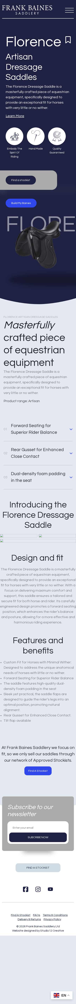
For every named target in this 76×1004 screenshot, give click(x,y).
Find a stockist (20, 180)
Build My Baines (21, 203)
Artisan (19, 57)
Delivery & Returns (29, 919)
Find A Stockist (38, 770)
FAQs (36, 915)
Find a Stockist (38, 867)
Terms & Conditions (55, 915)
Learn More (15, 116)
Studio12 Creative (52, 930)
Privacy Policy (52, 919)
